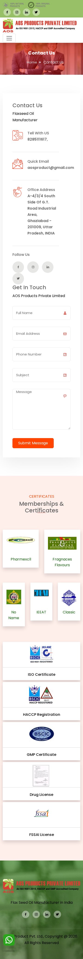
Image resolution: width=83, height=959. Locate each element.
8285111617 (37, 139)
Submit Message (33, 443)
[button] (9, 38)
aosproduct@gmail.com (50, 167)
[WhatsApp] (9, 942)
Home (32, 62)
